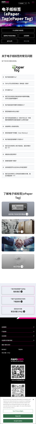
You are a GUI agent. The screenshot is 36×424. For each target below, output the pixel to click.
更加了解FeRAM (6, 345)
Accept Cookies (18, 421)
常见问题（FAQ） (6, 353)
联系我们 (4, 349)
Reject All (18, 416)
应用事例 (26, 36)
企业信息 (4, 336)
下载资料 (20, 349)
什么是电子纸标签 (18, 30)
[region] (18, 410)
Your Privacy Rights (18, 411)
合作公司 (9, 41)
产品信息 (4, 331)
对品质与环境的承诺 (7, 340)
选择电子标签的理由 (10, 36)
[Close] (33, 399)
